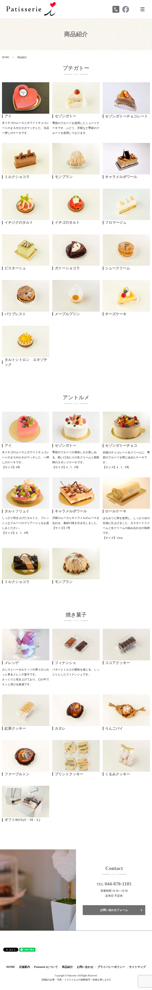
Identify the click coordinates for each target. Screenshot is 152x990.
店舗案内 (24, 966)
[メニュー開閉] (142, 9)
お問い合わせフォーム (114, 910)
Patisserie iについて (46, 966)
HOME (5, 57)
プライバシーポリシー (111, 966)
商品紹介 (67, 966)
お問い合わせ (85, 966)
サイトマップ (137, 966)
